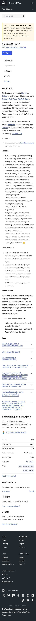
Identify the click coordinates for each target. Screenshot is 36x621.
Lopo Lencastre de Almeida (16, 47)
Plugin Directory (7, 9)
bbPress (6, 578)
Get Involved (24, 554)
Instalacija (7, 71)
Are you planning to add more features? (9, 359)
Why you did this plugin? (11, 352)
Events (21, 557)
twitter (31, 470)
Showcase (23, 537)
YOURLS (21, 99)
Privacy (5, 547)
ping (32, 466)
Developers (6, 561)
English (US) (30, 461)
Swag (22, 564)
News (4, 540)
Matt (5, 574)
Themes (22, 540)
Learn (4, 554)
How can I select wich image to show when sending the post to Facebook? (12, 394)
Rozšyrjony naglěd (9, 476)
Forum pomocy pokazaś (11, 506)
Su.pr (26, 99)
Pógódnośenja (9, 66)
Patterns (22, 547)
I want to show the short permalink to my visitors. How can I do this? (15, 366)
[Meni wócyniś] (33, 3)
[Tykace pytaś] (23, 16)
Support (5, 557)
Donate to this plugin (9, 524)
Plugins (21, 544)
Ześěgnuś (6, 53)
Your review (6, 491)
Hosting (5, 544)
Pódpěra (7, 81)
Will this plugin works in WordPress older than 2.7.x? (12, 345)
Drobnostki (8, 61)
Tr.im (15, 99)
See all (31, 491)
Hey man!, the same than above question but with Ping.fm (14, 385)
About (4, 537)
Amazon (5, 128)
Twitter (4, 96)
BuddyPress (7, 582)
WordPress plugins (27, 143)
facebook (26, 466)
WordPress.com (9, 571)
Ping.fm (24, 93)
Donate (22, 561)
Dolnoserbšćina (12, 591)
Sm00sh (5, 99)
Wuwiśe (7, 76)
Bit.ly (10, 99)
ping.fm (25, 470)
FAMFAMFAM (17, 134)
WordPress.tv (8, 564)
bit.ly (20, 466)
